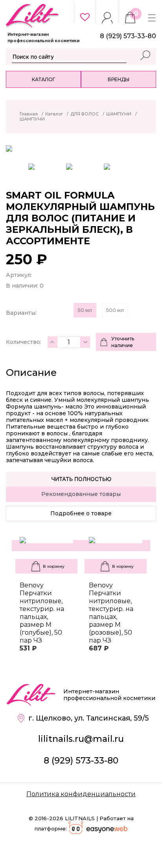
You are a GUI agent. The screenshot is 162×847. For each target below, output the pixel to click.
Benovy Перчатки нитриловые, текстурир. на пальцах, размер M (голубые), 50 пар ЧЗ (42, 612)
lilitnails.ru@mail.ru (81, 739)
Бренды (118, 79)
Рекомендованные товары (81, 494)
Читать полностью (81, 479)
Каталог (43, 79)
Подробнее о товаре (81, 513)
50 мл (85, 310)
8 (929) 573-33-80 (81, 760)
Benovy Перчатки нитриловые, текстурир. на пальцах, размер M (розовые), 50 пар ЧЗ (111, 612)
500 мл (115, 310)
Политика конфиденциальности (81, 794)
